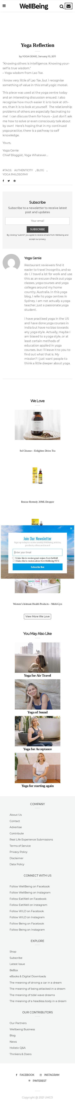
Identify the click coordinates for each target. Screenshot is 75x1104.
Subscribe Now (37, 566)
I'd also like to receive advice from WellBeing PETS (37, 561)
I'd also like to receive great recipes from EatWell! (36, 558)
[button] (37, 538)
